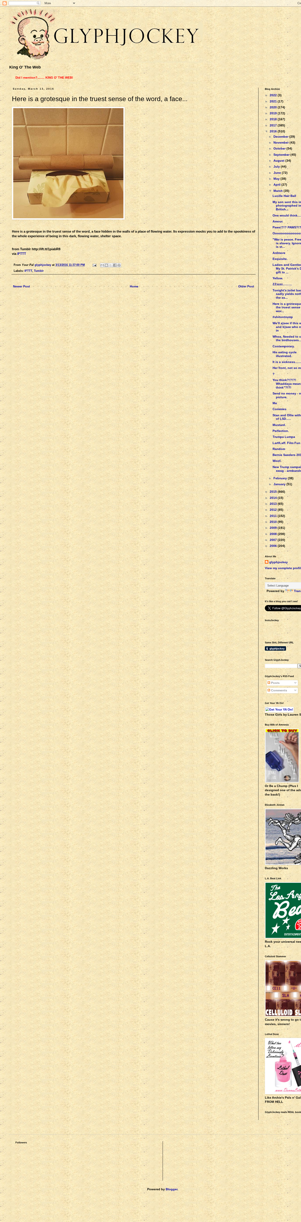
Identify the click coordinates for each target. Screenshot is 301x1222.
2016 (274, 131)
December (281, 136)
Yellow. (278, 278)
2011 (274, 516)
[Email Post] (94, 265)
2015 (274, 491)
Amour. (278, 221)
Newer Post (21, 286)
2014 (274, 498)
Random (279, 449)
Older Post (246, 286)
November (281, 142)
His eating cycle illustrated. (285, 354)
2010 (274, 522)
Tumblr (39, 270)
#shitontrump (283, 317)
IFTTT (21, 254)
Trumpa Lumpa (284, 437)
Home (134, 286)
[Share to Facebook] (115, 265)
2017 (274, 125)
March (278, 191)
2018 (274, 119)
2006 (274, 546)
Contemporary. (284, 346)
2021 (274, 101)
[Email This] (102, 265)
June (277, 172)
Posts (275, 683)
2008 (274, 534)
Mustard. (279, 425)
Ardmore (279, 253)
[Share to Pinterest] (119, 265)
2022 (274, 95)
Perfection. (281, 431)
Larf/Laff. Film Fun (286, 443)
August (279, 160)
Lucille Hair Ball (284, 196)
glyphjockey (278, 562)
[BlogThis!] (106, 265)
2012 (274, 509)
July (277, 166)
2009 (274, 528)
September (281, 154)
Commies (279, 409)
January (279, 484)
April (277, 184)
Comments (278, 690)
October (279, 148)
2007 (274, 540)
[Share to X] (110, 265)
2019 (274, 113)
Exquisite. (280, 259)
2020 (274, 107)
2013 (274, 503)
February (280, 478)
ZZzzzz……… (282, 284)
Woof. (277, 461)
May (277, 178)
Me (275, 403)
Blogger (171, 1189)
